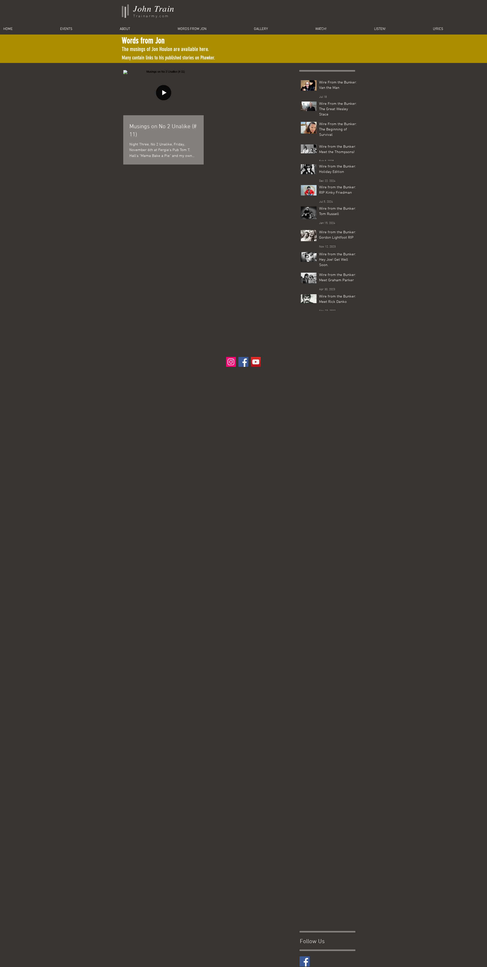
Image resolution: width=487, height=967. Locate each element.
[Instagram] (231, 362)
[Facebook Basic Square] (305, 961)
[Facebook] (243, 362)
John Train (154, 8)
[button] (458, 29)
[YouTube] (256, 362)
